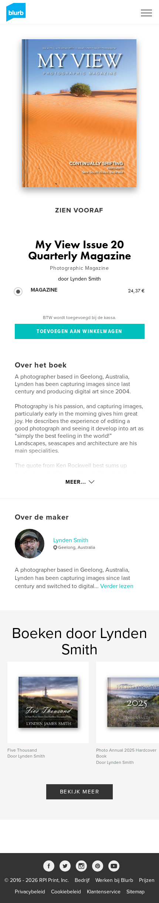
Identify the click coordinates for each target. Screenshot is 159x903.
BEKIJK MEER (79, 791)
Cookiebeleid (66, 892)
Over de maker (42, 517)
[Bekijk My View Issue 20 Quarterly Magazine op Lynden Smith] (79, 113)
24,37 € (136, 290)
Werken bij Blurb (114, 880)
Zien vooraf (79, 210)
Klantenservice (104, 892)
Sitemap (135, 892)
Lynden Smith (70, 540)
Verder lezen (116, 586)
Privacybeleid (30, 892)
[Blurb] (14, 15)
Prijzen (147, 880)
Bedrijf (82, 880)
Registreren (114, 13)
